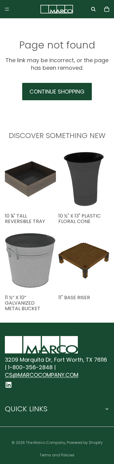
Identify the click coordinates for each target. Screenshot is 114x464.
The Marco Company (45, 442)
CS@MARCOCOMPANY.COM (41, 375)
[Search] (93, 9)
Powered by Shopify (85, 442)
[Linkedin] (8, 384)
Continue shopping (57, 91)
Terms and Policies (57, 455)
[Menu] (7, 9)
